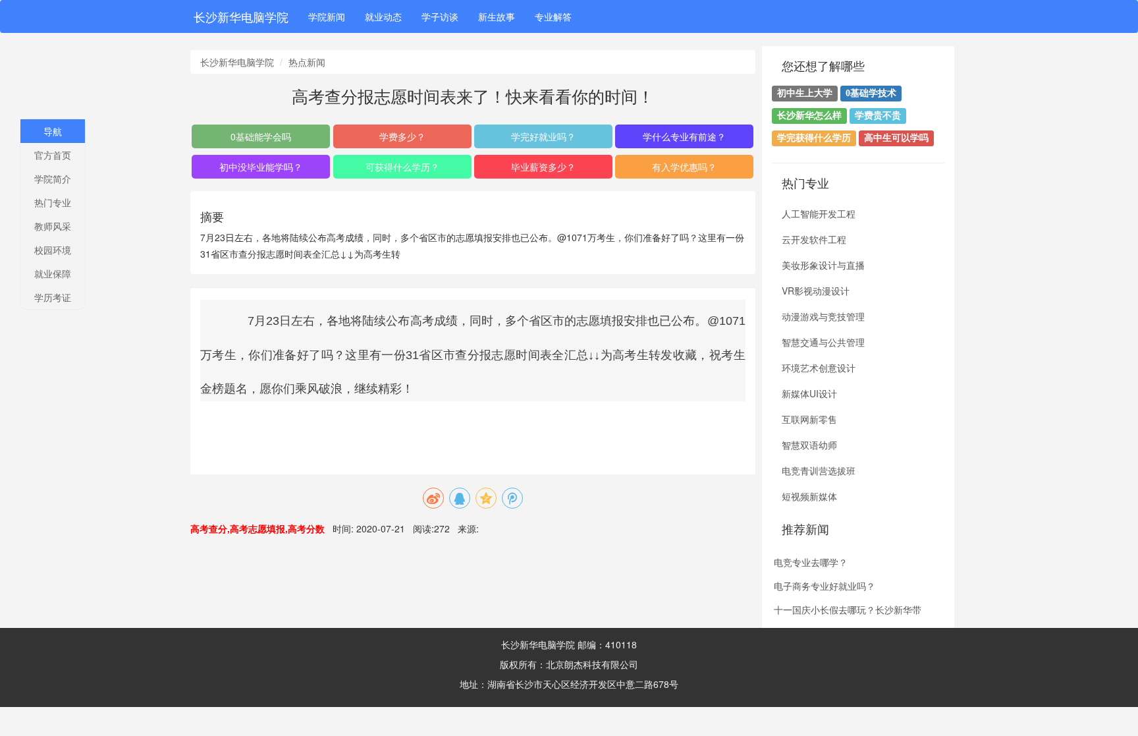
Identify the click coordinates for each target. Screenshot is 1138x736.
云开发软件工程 (814, 239)
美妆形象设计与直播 (823, 264)
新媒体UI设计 (809, 393)
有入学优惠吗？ (684, 166)
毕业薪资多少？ (543, 166)
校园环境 (52, 249)
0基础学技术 (871, 93)
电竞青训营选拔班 (818, 470)
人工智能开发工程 (818, 213)
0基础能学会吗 (260, 136)
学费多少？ (402, 136)
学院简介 (52, 178)
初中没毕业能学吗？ (260, 166)
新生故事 (496, 16)
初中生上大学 (804, 93)
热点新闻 (306, 62)
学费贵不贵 (878, 116)
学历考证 (52, 297)
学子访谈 (439, 16)
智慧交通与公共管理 (823, 342)
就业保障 (52, 273)
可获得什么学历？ (402, 166)
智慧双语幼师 (809, 444)
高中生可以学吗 (896, 138)
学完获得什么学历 (814, 138)
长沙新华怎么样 (809, 116)
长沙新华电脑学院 (241, 16)
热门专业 (52, 202)
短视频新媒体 (809, 496)
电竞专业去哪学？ (811, 562)
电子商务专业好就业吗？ (824, 585)
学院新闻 (326, 16)
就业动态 (383, 16)
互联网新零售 (809, 419)
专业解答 (553, 16)
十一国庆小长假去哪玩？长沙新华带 (847, 609)
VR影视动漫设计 (816, 290)
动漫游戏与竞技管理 (823, 316)
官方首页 (52, 154)
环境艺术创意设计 (818, 367)
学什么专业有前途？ (684, 136)
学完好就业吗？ (543, 136)
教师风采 (52, 226)
